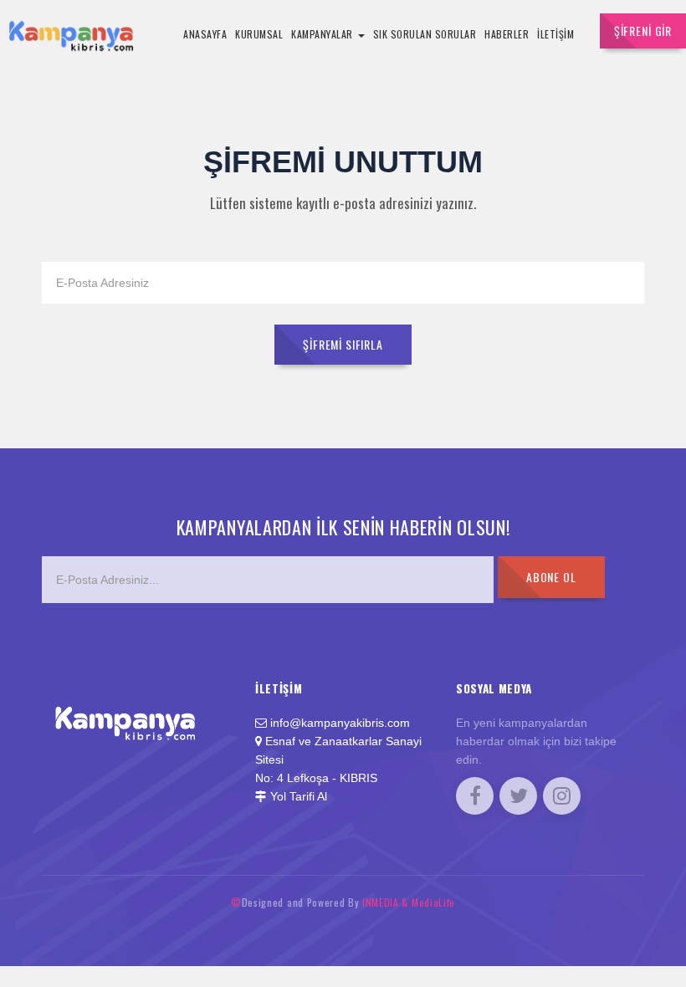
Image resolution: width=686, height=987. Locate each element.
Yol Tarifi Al (298, 796)
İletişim (555, 34)
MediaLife (433, 902)
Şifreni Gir (643, 30)
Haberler (506, 34)
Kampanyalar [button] (323, 34)
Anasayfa (205, 34)
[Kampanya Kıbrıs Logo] (142, 702)
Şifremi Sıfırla (343, 344)
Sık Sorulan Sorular (425, 34)
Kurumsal (259, 34)
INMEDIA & (387, 902)
